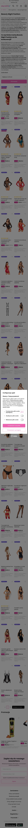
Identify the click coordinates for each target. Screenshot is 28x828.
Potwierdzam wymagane (14, 430)
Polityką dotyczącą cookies (16, 400)
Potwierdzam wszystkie (14, 425)
